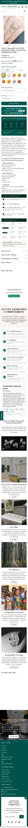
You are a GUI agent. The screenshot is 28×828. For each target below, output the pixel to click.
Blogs (2, 761)
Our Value (14, 539)
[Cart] (22, 7)
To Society (14, 624)
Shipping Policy (5, 776)
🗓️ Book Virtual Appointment (8, 794)
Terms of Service (5, 779)
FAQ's (2, 754)
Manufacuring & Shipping (8, 255)
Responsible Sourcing (6, 757)
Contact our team (7, 132)
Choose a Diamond (14, 103)
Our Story (14, 496)
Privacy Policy (4, 774)
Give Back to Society (6, 759)
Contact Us (4, 752)
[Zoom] (25, 41)
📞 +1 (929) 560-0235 (6, 787)
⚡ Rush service (20, 132)
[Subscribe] (21, 816)
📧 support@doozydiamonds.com (9, 789)
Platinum (20, 70)
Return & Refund (6, 262)
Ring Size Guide (5, 251)
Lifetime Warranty (5, 772)
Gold (7, 70)
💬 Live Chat (4, 792)
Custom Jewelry (5, 770)
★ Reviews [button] (1, 415)
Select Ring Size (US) (6, 87)
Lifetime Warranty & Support (9, 258)
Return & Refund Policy (6, 781)
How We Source (14, 667)
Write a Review (14, 296)
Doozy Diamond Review (7, 763)
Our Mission (14, 582)
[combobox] (14, 11)
